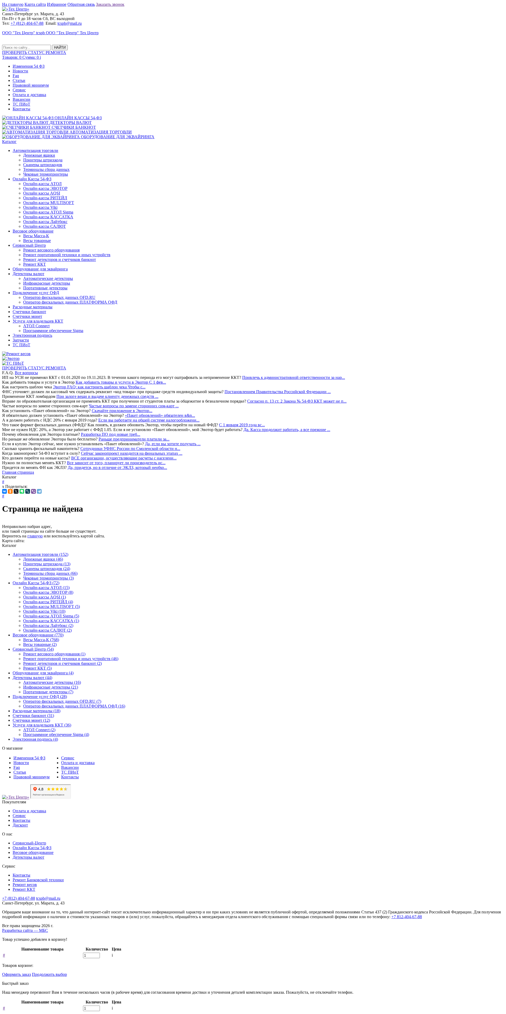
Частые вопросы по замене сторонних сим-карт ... (134, 406)
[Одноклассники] (10, 491)
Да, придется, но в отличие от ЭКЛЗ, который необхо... (117, 467)
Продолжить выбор (49, 974)
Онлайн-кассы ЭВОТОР (45, 188)
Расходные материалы (32, 307)
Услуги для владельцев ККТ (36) (42, 725)
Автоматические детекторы (48, 278)
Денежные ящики (39, 155)
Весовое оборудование (33, 231)
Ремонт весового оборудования (51, 250)
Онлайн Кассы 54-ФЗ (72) (36, 583)
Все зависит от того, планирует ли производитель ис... (116, 463)
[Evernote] (22, 491)
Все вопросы (26, 372)
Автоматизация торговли (35, 150)
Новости (20, 71)
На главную (12, 4)
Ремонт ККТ (34, 264)
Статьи (19, 80)
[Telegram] (39, 491)
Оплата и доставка (29, 94)
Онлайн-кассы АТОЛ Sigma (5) (51, 616)
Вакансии (21, 99)
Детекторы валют (28, 273)
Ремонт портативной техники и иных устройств (66, 255)
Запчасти (21, 340)
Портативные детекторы (45, 288)
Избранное (56, 4)
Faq (16, 75)
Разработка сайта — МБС (25, 930)
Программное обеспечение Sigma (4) (56, 734)
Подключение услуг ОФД (36, 292)
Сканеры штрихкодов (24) (46, 568)
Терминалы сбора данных (46, 169)
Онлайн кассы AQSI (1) (44, 597)
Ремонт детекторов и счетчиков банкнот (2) (62, 663)
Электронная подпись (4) (35, 739)
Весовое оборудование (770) (38, 635)
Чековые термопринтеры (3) (48, 578)
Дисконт (20, 825)
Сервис (19, 90)
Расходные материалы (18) (36, 711)
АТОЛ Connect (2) (39, 730)
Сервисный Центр (29, 245)
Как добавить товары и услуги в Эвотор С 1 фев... (121, 382)
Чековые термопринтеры (45, 174)
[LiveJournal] (27, 491)
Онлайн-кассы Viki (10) (44, 611)
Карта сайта (35, 4)
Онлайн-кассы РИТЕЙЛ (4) (48, 602)
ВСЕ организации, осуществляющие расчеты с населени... (124, 458)
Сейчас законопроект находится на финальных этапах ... (131, 453)
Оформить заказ (16, 974)
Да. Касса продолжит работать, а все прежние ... (287, 429)
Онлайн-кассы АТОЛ (42, 183)
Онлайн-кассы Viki (40, 207)
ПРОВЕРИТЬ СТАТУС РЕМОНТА (34, 368)
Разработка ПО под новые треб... (110, 434)
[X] (16, 491)
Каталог (9, 141)
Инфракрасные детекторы (46, 283)
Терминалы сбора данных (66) (50, 573)
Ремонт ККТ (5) (37, 668)
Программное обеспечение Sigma (53, 330)
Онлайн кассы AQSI (41, 193)
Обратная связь (81, 4)
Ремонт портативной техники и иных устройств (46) (70, 658)
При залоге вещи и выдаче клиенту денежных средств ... (107, 396)
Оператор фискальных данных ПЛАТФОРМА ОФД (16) (74, 706)
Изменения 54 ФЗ (29, 66)
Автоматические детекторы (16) (52, 682)
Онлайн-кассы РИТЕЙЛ (45, 198)
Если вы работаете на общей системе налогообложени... (149, 420)
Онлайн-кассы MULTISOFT (48, 202)
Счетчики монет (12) (31, 720)
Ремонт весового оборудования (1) (54, 654)
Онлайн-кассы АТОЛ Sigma (48, 212)
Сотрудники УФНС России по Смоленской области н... (130, 448)
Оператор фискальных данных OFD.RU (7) (62, 701)
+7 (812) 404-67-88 (27, 23)
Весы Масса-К (36, 236)
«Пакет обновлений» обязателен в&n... (160, 415)
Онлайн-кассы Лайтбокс (45, 221)
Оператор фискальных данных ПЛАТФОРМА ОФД (70, 302)
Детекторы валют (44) (32, 677)
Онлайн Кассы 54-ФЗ (32, 179)
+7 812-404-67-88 (406, 916)
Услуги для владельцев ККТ (38, 321)
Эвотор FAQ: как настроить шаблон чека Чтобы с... (99, 387)
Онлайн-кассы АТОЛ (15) (46, 587)
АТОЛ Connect (36, 326)
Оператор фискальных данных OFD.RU (59, 297)
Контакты (21, 109)
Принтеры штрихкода (42, 160)
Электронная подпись (32, 335)
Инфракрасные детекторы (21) (50, 687)
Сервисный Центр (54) (33, 649)
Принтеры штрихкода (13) (46, 564)
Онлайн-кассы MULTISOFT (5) (51, 606)
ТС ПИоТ (21, 104)
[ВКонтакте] (4, 491)
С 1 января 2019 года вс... (242, 425)
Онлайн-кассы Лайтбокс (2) (48, 625)
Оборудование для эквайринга (40, 269)
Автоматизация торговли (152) (40, 554)
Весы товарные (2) (40, 644)
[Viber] (33, 491)
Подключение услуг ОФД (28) (40, 696)
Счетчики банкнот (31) (33, 715)
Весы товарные (37, 240)
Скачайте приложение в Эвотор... (122, 410)
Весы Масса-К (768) (41, 639)
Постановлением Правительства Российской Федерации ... (278, 391)
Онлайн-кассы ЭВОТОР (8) (48, 592)
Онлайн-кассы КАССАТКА (48, 217)
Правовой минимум (31, 85)
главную (35, 536)
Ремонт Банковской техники (38, 880)
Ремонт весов (25, 884)
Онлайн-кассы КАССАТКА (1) (51, 621)
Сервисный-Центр (29, 843)
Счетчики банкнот (29, 311)
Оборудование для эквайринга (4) (43, 673)
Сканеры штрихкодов (42, 164)
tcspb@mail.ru (69, 23)
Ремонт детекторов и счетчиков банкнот (59, 259)
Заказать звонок (110, 4)
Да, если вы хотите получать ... (173, 444)
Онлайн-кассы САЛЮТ (44, 226)
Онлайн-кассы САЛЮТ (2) (47, 630)
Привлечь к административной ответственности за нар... (293, 377)
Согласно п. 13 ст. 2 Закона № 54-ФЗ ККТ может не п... (297, 401)
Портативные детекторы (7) (48, 692)
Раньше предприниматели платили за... (134, 439)
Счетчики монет (27, 316)
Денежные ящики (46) (43, 559)
